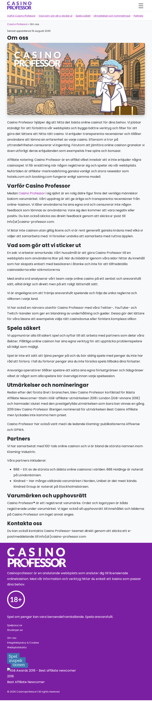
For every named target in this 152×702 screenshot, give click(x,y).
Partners (138, 15)
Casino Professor (17, 24)
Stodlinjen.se (15, 630)
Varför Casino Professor (21, 15)
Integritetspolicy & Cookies (23, 642)
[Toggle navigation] (141, 5)
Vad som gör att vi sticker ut (55, 15)
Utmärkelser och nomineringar (112, 15)
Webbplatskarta (17, 647)
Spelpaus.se (14, 625)
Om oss (11, 638)
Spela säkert (83, 15)
